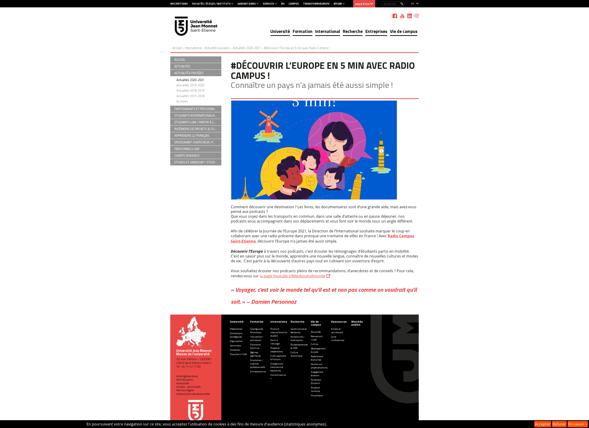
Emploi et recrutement (337, 330)
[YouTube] (402, 15)
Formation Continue (255, 346)
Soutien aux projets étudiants (319, 365)
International (327, 31)
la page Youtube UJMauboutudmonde (292, 275)
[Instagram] (417, 15)
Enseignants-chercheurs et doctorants (276, 367)
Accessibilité (182, 383)
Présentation (236, 329)
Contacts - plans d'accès (188, 387)
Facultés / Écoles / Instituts (211, 4)
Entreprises (376, 31)
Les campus (235, 345)
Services (268, 4)
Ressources (339, 321)
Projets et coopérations (276, 349)
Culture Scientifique (296, 354)
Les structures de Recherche (299, 330)
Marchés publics (184, 380)
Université (280, 31)
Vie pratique (317, 395)
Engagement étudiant (317, 373)
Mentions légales (185, 390)
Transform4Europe (316, 4)
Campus (294, 4)
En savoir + (577, 424)
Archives (182, 101)
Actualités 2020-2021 (190, 80)
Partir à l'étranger (275, 341)
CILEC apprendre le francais (278, 357)
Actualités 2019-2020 (190, 85)
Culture (314, 344)
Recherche (353, 31)
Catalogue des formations (256, 330)
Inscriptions (179, 4)
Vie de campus (403, 31)
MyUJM (338, 4)
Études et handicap (315, 389)
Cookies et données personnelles (193, 394)
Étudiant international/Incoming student (282, 332)
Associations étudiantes (317, 358)
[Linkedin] (409, 15)
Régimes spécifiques (255, 354)
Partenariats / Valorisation (297, 338)
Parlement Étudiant (316, 381)
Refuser (559, 424)
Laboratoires (246, 4)
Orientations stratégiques (236, 335)
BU (282, 4)
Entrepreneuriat (258, 371)
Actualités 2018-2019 (190, 90)
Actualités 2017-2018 (190, 96)
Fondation (235, 350)
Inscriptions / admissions (256, 338)
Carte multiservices (337, 338)
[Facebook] (395, 15)
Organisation (236, 341)
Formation (302, 31)
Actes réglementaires (187, 376)
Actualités (316, 332)
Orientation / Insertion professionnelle (257, 364)
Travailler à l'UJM (238, 354)
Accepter (542, 424)
